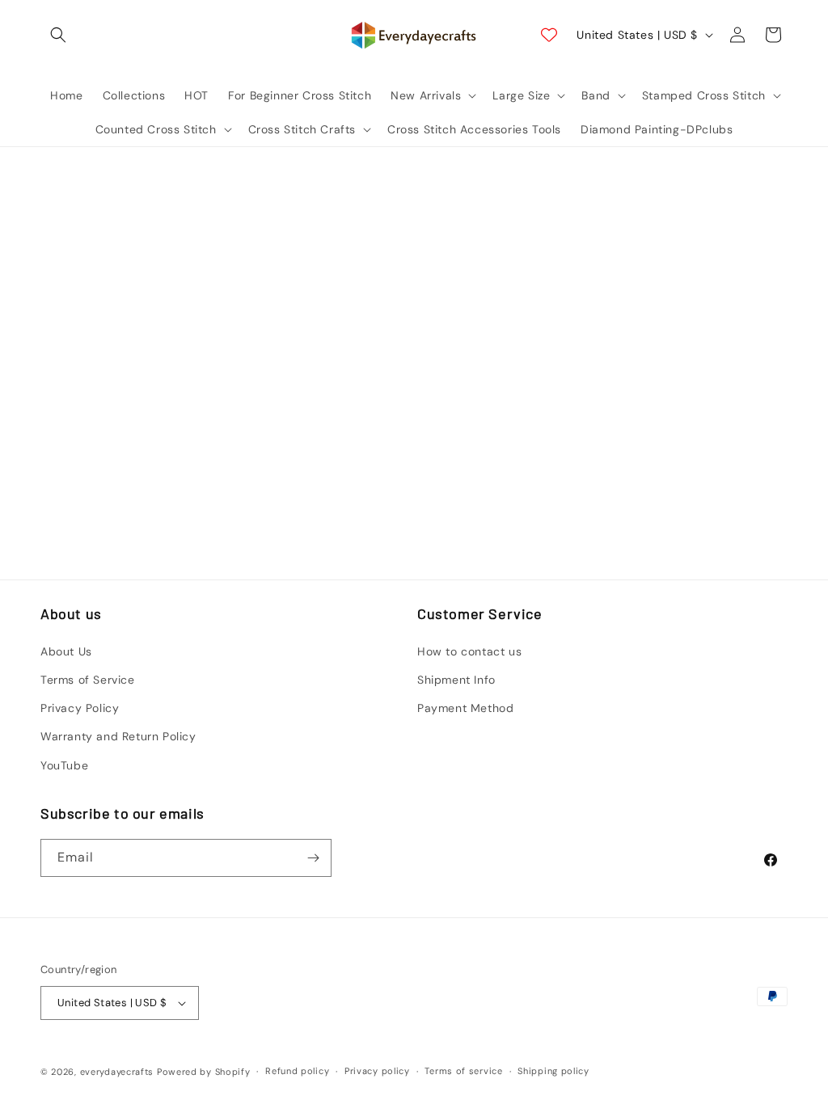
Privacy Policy (79, 708)
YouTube (64, 765)
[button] (58, 35)
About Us (66, 651)
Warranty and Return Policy (118, 736)
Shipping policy (553, 1071)
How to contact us (469, 651)
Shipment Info (456, 679)
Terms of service (463, 1071)
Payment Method (465, 708)
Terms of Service (87, 679)
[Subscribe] (313, 858)
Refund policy (297, 1071)
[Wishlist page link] (549, 35)
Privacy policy (377, 1071)
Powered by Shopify (204, 1071)
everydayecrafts (117, 1071)
